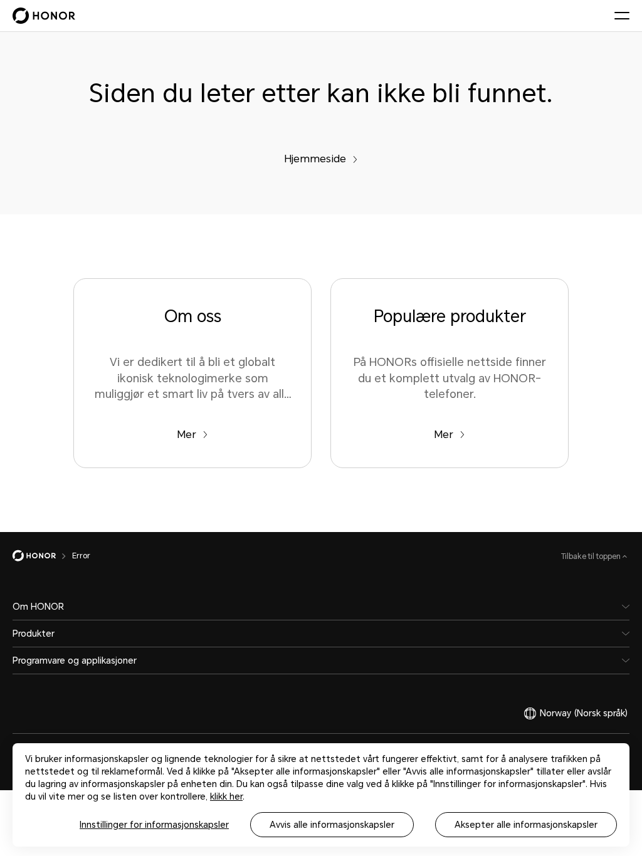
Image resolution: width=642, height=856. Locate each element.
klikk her (226, 796)
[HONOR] (42, 556)
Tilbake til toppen (592, 556)
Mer (186, 435)
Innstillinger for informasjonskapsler (154, 825)
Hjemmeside (315, 159)
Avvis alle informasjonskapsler (332, 825)
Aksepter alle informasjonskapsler (526, 825)
